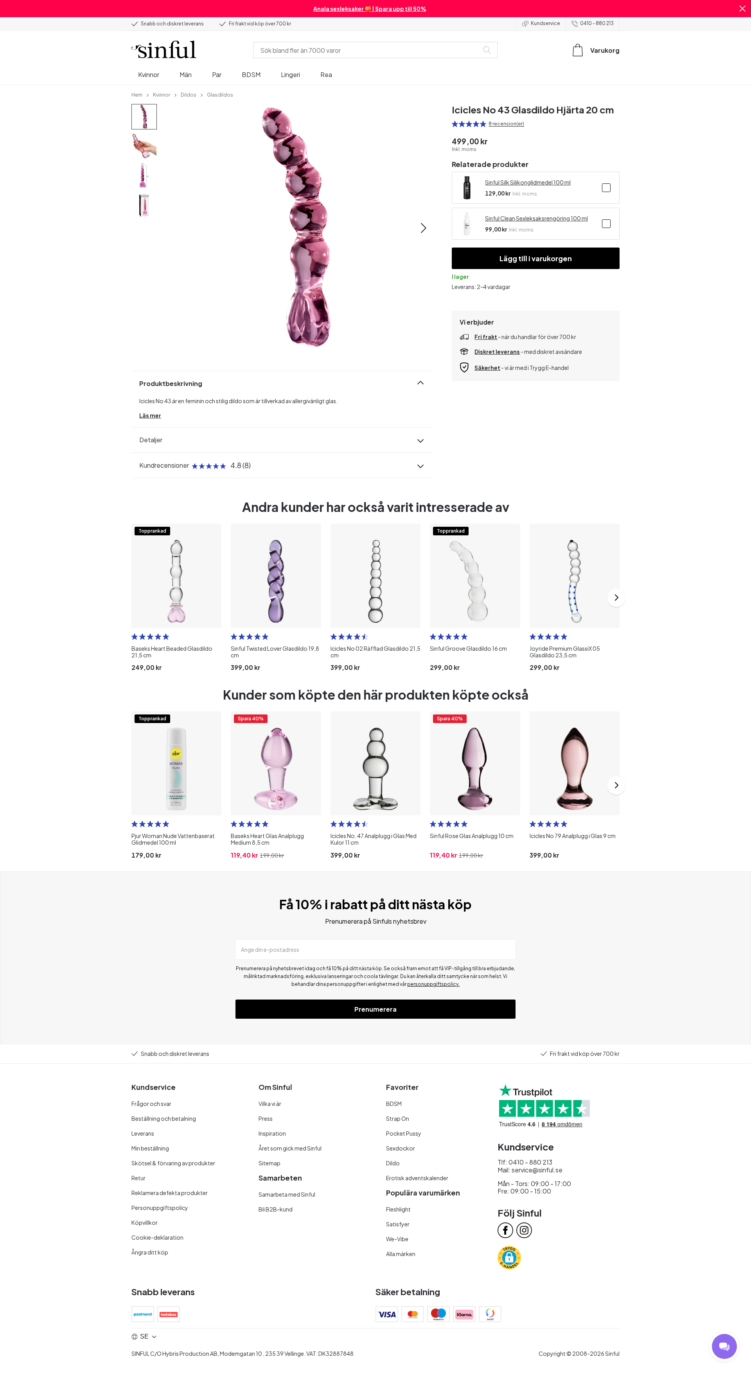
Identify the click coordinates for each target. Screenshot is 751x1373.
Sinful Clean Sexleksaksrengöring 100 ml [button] (536, 218)
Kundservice (545, 23)
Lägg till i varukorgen (535, 258)
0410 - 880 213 (597, 23)
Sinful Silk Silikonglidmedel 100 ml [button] (528, 182)
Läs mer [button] (150, 415)
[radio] (455, 124)
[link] (136, 94)
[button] (742, 8)
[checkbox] (606, 187)
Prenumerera (375, 1009)
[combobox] (367, 50)
